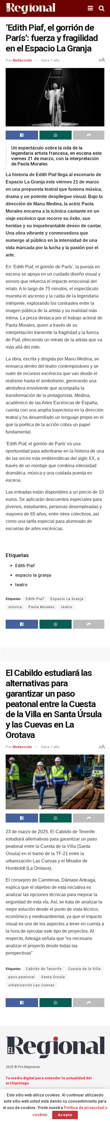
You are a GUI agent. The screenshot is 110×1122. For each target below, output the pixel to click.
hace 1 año (50, 60)
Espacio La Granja (66, 599)
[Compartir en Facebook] (22, 135)
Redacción (22, 60)
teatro (66, 607)
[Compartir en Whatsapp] (55, 135)
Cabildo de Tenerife (44, 969)
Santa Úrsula (53, 977)
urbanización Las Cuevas (31, 985)
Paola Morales (41, 607)
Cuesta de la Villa (84, 969)
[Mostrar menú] (90, 8)
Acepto (65, 1115)
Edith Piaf (35, 599)
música (15, 607)
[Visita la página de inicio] (30, 8)
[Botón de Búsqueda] (101, 8)
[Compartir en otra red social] (88, 135)
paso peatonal (21, 977)
